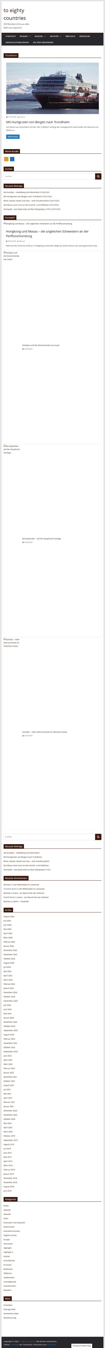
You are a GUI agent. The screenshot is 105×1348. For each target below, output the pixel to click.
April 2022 (8, 1060)
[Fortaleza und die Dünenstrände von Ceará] (12, 347)
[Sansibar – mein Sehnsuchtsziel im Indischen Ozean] (12, 734)
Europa (7, 1239)
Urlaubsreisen (10, 1286)
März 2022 (8, 1064)
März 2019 (8, 1165)
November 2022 (10, 1043)
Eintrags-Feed (9, 1309)
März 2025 (8, 980)
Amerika (7, 1214)
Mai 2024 (7, 1013)
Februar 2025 (9, 984)
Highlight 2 (8, 1252)
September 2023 (11, 1030)
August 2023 (9, 1034)
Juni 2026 (8, 925)
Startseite (11, 36)
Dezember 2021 (10, 1077)
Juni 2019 (8, 1153)
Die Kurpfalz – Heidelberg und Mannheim (21, 192)
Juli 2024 (7, 1005)
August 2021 (9, 1085)
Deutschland (9, 1227)
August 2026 (9, 916)
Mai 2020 (7, 1123)
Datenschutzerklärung (17, 42)
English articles (10, 1235)
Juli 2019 (7, 1148)
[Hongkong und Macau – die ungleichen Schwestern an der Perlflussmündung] (52, 223)
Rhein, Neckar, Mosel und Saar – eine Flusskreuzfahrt (26, 200)
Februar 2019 (9, 1169)
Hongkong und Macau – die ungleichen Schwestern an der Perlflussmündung (47, 233)
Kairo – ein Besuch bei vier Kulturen (28, 893)
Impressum (84, 36)
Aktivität (54, 36)
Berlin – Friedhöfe (21, 901)
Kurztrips (8, 1265)
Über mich (70, 36)
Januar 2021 (9, 1106)
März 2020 (8, 1131)
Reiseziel (39, 36)
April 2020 (8, 1127)
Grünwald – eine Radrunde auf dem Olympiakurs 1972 (27, 209)
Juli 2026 (7, 920)
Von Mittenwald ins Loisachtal (26, 884)
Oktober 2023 (9, 1026)
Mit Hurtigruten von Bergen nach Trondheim (38, 122)
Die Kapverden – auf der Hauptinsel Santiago (41, 538)
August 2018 (9, 1186)
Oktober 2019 (9, 1136)
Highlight (7, 1248)
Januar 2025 (9, 988)
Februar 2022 (9, 1068)
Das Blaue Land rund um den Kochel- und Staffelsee (26, 205)
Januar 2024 (9, 1018)
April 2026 (8, 933)
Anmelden (8, 1305)
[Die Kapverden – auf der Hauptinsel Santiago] (12, 540)
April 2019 (8, 1161)
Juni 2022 (8, 1056)
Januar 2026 (9, 946)
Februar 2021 (9, 1102)
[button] (29, 36)
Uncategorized (10, 1281)
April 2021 (8, 1098)
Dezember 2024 (10, 992)
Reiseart (24, 36)
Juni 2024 (8, 1009)
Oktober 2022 (9, 1047)
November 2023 (10, 1022)
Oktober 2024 (9, 996)
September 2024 (11, 1001)
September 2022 (11, 1051)
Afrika (6, 1206)
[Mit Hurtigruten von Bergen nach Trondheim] (52, 88)
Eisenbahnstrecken (12, 1231)
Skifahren (8, 1273)
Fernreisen (8, 1243)
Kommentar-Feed (11, 1313)
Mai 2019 (7, 1157)
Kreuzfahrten (9, 1260)
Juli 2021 (7, 1089)
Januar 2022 (9, 1072)
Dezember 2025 (10, 950)
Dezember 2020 (10, 1110)
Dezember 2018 (10, 1178)
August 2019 (9, 1144)
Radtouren (8, 1269)
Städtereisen (9, 1277)
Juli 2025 (7, 967)
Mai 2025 (7, 971)
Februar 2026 (9, 942)
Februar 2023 (9, 1039)
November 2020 (10, 1115)
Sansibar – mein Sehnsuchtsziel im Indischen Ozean (44, 732)
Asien (6, 1218)
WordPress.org (10, 1318)
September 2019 (11, 1140)
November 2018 (10, 1182)
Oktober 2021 (9, 1081)
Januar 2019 (9, 1174)
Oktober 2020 (9, 1119)
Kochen (7, 1256)
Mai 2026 (7, 929)
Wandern (8, 1290)
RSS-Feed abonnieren (43, 42)
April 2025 (8, 975)
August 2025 (9, 963)
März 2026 (8, 937)
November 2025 (10, 954)
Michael (22, 117)
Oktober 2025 (9, 958)
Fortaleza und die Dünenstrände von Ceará (40, 345)
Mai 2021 (7, 1093)
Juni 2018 (8, 1191)
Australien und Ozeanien (14, 1222)
